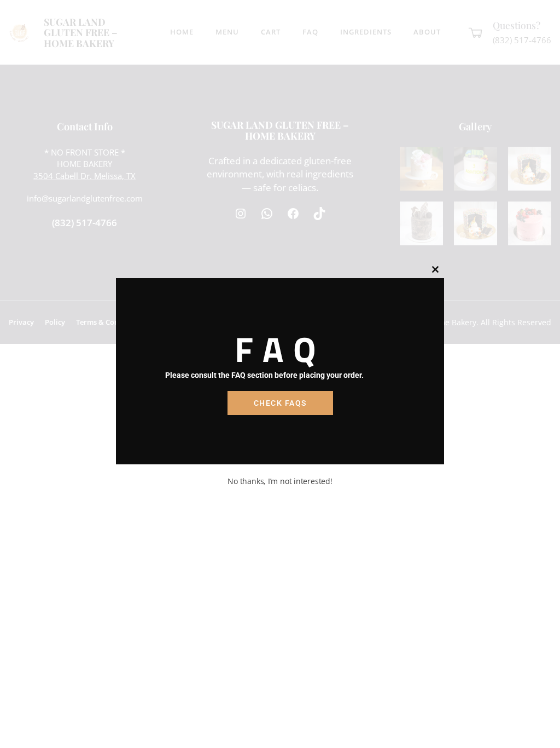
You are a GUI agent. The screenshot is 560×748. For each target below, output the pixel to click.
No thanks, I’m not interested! (280, 481)
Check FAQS (280, 403)
